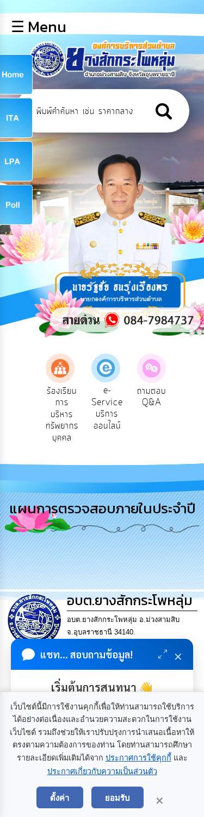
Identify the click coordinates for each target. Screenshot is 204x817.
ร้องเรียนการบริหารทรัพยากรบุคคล (62, 414)
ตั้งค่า (60, 797)
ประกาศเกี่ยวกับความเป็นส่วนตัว (102, 771)
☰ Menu (38, 26)
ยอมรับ (117, 797)
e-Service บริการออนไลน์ (107, 408)
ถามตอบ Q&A (151, 397)
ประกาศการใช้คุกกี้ (138, 757)
